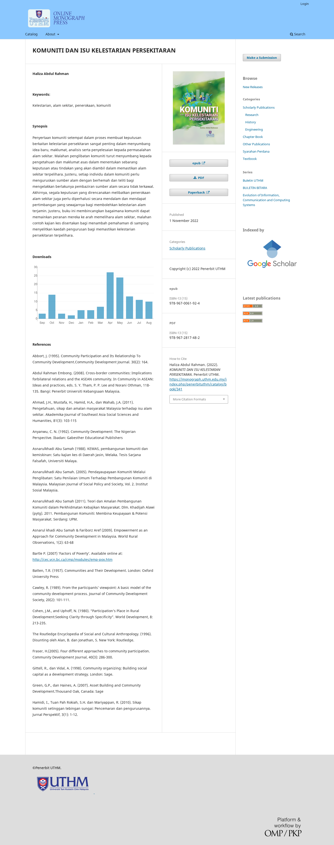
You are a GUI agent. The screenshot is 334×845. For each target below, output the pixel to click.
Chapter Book (253, 137)
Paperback (197, 192)
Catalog (31, 34)
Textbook (250, 158)
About (50, 34)
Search (299, 34)
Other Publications (256, 144)
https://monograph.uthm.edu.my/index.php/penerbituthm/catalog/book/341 (198, 384)
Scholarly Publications (187, 248)
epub (196, 163)
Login (305, 3)
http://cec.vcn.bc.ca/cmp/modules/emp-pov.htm (72, 559)
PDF (200, 178)
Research (251, 115)
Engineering (254, 129)
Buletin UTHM (253, 180)
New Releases (253, 87)
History (250, 122)
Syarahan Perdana (256, 151)
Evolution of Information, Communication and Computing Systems (266, 200)
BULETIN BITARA (255, 188)
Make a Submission (262, 57)
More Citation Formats (189, 399)
